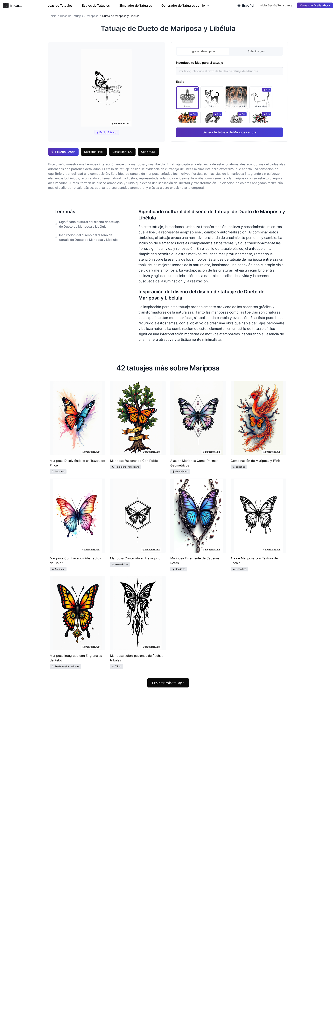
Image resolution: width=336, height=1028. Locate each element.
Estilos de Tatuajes (96, 5)
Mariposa (92, 15)
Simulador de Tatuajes (135, 5)
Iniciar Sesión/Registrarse (276, 5)
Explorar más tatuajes (168, 683)
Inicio (53, 15)
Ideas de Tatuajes (60, 5)
